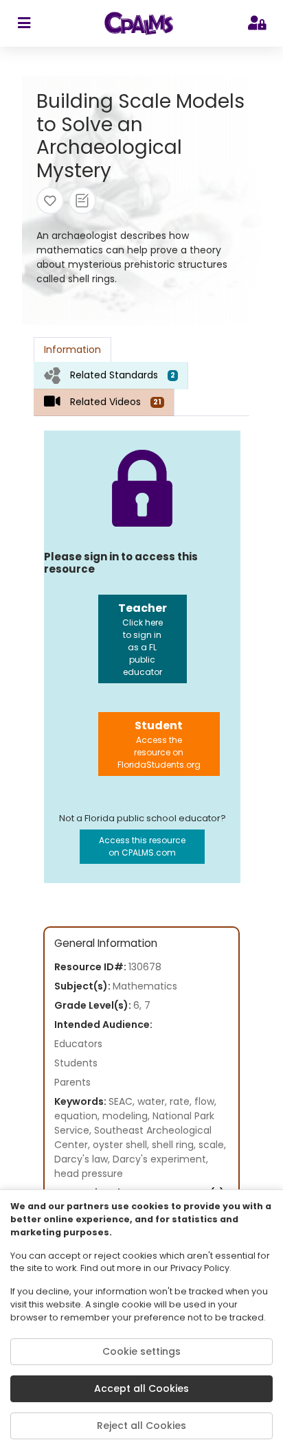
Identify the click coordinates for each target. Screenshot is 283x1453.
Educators (78, 1044)
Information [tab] (72, 349)
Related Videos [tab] (115, 402)
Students (76, 1063)
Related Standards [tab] (122, 375)
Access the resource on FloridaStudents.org (159, 744)
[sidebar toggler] (24, 23)
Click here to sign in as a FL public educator (142, 639)
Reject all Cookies (141, 1425)
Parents (72, 1082)
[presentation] (111, 375)
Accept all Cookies (141, 1388)
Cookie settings (141, 1351)
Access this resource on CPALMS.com (142, 846)
